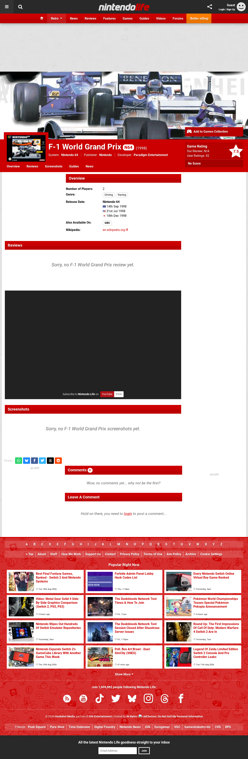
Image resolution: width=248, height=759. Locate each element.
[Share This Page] (209, 7)
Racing (122, 194)
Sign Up (230, 9)
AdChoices (149, 716)
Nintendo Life (86, 394)
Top (30, 554)
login (128, 513)
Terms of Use (153, 554)
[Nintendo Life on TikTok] (99, 699)
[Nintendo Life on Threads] (165, 699)
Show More (123, 674)
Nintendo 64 (69, 155)
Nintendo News (130, 727)
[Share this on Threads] (50, 460)
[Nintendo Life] (124, 7)
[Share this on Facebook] (34, 460)
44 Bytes (131, 716)
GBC (107, 223)
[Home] (42, 18)
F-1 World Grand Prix (90, 146)
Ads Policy (174, 554)
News (89, 166)
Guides (74, 166)
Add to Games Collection (210, 131)
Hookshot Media (65, 716)
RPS (228, 727)
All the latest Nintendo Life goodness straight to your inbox (124, 742)
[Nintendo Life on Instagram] (148, 699)
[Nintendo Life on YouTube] (83, 699)
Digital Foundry (104, 727)
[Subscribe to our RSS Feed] (67, 699)
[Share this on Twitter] (42, 460)
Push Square (37, 727)
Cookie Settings (211, 554)
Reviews (32, 166)
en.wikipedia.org (114, 230)
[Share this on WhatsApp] (18, 460)
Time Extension (79, 727)
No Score (194, 163)
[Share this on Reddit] (58, 460)
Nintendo (105, 155)
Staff (53, 554)
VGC (177, 727)
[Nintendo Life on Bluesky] (132, 699)
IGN (147, 727)
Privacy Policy (129, 554)
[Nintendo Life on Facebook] (181, 699)
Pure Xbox (57, 727)
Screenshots (53, 166)
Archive (190, 554)
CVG (218, 727)
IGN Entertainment (100, 716)
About (42, 554)
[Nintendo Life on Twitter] (116, 699)
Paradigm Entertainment (151, 155)
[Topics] (7, 7)
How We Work (71, 554)
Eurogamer (162, 727)
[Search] (20, 7)
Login (222, 9)
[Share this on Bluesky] (26, 460)
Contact (110, 554)
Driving (109, 194)
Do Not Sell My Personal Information (180, 716)
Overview (13, 166)
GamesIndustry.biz (197, 727)
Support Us (93, 554)
